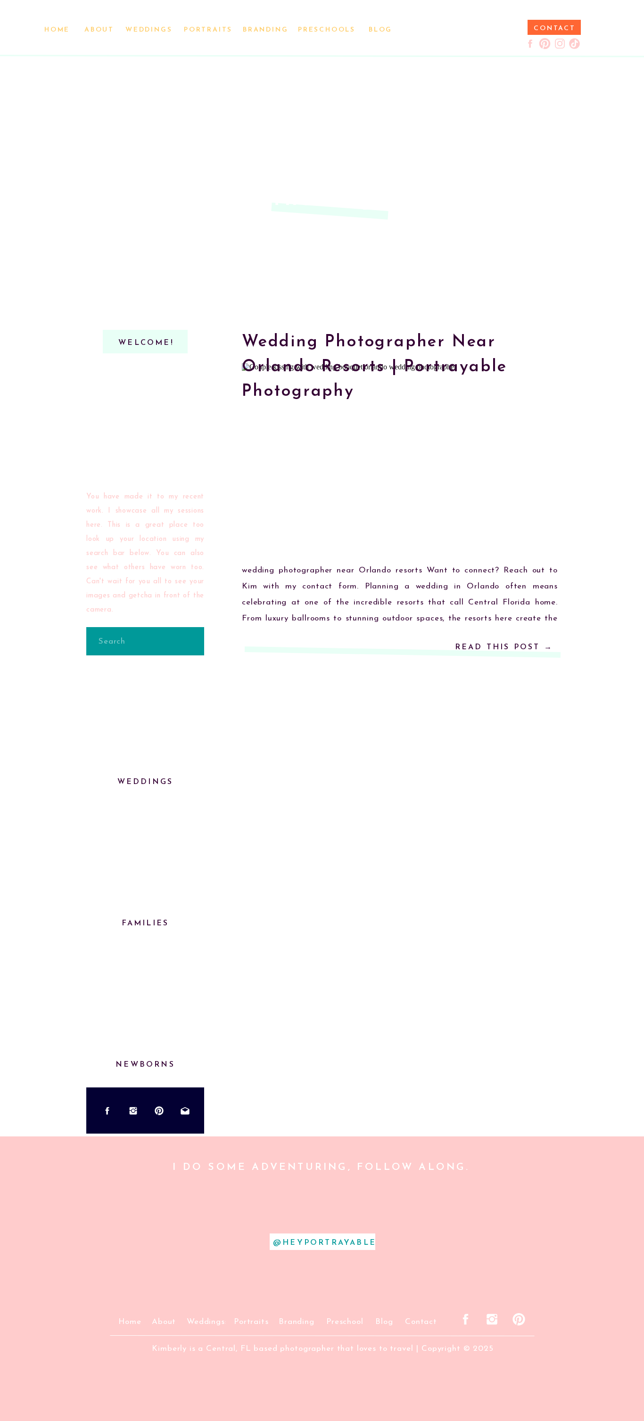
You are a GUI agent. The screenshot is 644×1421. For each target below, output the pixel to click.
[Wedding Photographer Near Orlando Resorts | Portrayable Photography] (400, 457)
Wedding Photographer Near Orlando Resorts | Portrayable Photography (374, 367)
